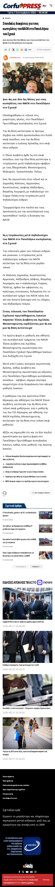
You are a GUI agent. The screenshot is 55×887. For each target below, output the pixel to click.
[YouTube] (27, 872)
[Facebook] (19, 872)
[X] (23, 872)
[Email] (21, 50)
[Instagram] (35, 872)
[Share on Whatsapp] (17, 50)
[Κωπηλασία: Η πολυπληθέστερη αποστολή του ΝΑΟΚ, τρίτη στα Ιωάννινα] (45, 542)
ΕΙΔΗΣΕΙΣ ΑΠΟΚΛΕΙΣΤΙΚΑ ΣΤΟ (20, 582)
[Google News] (31, 872)
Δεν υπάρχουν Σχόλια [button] (42, 493)
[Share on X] (13, 50)
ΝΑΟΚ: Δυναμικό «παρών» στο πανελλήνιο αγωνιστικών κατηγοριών (27, 481)
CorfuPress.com (15, 57)
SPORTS (7, 18)
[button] (46, 879)
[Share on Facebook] (9, 50)
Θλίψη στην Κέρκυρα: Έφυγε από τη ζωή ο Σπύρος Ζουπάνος (24, 472)
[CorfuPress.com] (22, 6)
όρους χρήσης (27, 883)
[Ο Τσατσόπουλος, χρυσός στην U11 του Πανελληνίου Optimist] (45, 515)
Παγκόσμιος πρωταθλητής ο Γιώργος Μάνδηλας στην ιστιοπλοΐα (25, 476)
